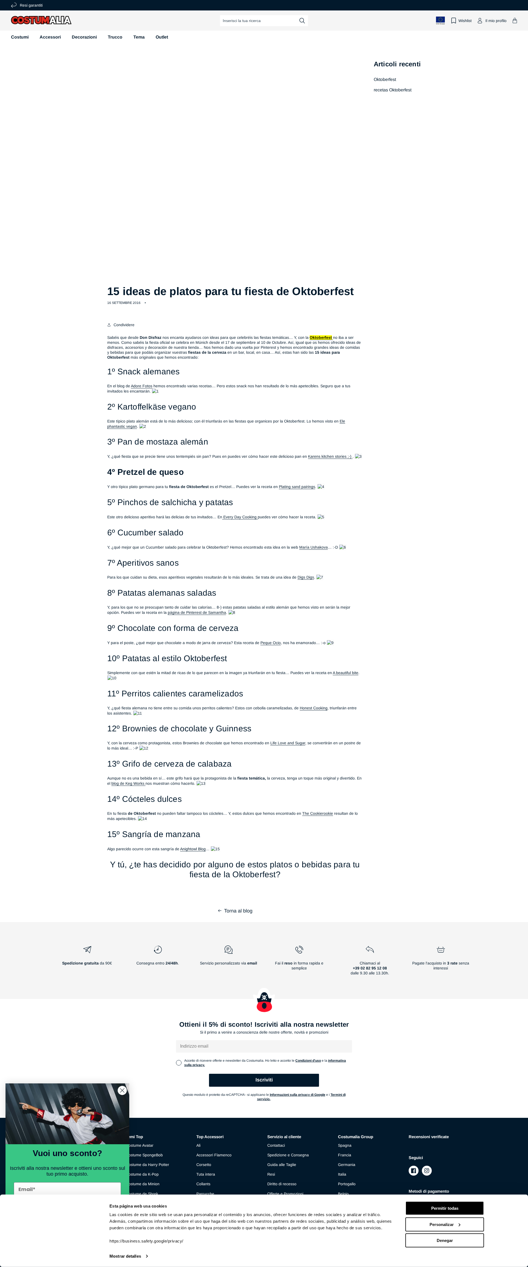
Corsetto (203, 1164)
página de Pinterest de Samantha (197, 612)
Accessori (50, 37)
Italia (342, 1174)
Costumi (20, 37)
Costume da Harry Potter (147, 1164)
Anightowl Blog (193, 849)
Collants (203, 1184)
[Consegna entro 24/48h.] (158, 962)
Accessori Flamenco (214, 1155)
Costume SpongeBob (144, 1155)
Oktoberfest (385, 79)
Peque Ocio (270, 643)
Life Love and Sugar (287, 743)
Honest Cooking (314, 708)
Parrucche (205, 1194)
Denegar (445, 1240)
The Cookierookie (317, 813)
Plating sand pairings (297, 486)
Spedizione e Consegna (288, 1155)
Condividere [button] (124, 325)
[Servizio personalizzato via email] (228, 962)
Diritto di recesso (281, 1184)
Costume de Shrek (142, 1194)
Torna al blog (238, 910)
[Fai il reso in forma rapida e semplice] (299, 962)
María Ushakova (313, 547)
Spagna (344, 1145)
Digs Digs (306, 577)
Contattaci (276, 1145)
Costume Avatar (139, 1145)
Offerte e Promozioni (285, 1194)
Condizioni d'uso (308, 1060)
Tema (139, 37)
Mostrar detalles (125, 1256)
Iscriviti (264, 1080)
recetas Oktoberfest (392, 90)
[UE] (441, 20)
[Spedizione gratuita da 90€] (87, 962)
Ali (198, 1145)
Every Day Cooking (240, 517)
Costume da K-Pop (142, 1174)
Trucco (115, 37)
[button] (514, 20)
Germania (346, 1164)
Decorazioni (84, 37)
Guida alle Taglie (281, 1164)
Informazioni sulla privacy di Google (297, 1095)
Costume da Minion (143, 1184)
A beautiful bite (345, 673)
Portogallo (347, 1184)
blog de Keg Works (128, 783)
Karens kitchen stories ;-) (330, 456)
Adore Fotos (141, 386)
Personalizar (442, 1224)
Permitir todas (444, 1208)
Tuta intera (205, 1174)
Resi (271, 1174)
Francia (344, 1155)
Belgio (343, 1194)
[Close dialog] (122, 1090)
